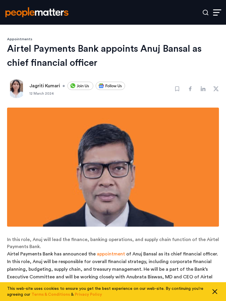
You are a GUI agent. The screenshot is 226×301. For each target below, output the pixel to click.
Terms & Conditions (50, 294)
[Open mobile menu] (217, 12)
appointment (111, 254)
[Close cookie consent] (215, 291)
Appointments (19, 39)
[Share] (190, 89)
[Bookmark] (177, 89)
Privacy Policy (88, 294)
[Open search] (205, 12)
